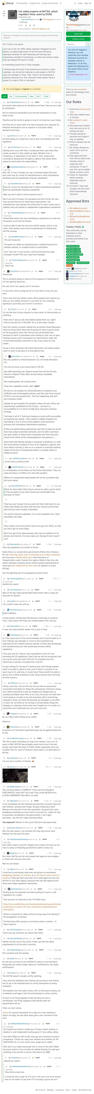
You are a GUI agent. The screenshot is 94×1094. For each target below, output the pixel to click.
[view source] (34, 25)
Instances (59, 1090)
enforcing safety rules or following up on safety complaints (34, 555)
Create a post (78, 39)
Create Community (50, 3)
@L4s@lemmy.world (78, 208)
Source (6, 1012)
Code (74, 1090)
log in (17, 89)
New (32, 96)
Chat (46, 96)
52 (22, 25)
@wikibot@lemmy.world (80, 222)
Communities (22, 3)
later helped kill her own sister (24, 565)
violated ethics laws (23, 557)
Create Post (34, 3)
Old (37, 96)
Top (10, 96)
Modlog (69, 265)
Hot (4, 96)
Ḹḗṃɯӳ (10, 3)
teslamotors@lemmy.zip (41, 29)
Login (80, 3)
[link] (26, 25)
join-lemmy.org (84, 1090)
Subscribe (78, 34)
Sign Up (87, 3)
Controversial (21, 96)
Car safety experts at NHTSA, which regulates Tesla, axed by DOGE (38, 13)
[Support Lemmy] (60, 3)
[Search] (75, 3)
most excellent (80, 89)
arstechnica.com (24, 17)
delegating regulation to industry (17, 875)
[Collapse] (4, 102)
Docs (67, 1090)
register (26, 89)
